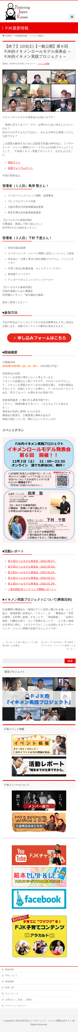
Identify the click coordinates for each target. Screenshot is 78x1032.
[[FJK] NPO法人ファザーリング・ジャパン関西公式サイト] (18, 18)
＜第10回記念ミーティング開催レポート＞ (32, 589)
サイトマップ (11, 993)
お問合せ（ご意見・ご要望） (19, 999)
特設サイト (14, 162)
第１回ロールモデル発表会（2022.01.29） (32, 583)
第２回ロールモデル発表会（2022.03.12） (32, 577)
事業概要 (9, 981)
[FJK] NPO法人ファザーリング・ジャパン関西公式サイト (44, 1020)
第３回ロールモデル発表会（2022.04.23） (32, 572)
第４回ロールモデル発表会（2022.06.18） (32, 566)
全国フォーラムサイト (20, 168)
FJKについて (11, 975)
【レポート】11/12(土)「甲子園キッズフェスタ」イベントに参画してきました (58, 645)
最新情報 (9, 969)
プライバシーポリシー (16, 1005)
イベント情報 (43, 63)
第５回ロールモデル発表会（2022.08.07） (32, 561)
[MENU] (72, 17)
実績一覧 (9, 987)
